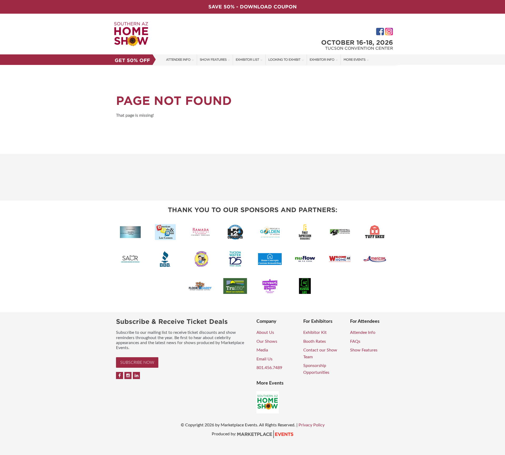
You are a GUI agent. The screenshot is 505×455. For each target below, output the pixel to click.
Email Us (264, 359)
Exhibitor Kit (315, 332)
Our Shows (266, 341)
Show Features (213, 60)
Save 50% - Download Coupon (252, 6)
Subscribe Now (137, 362)
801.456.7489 (269, 368)
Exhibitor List (247, 60)
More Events (354, 60)
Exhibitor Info (322, 60)
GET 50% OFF (132, 60)
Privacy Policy (312, 425)
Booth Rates (314, 341)
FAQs (355, 341)
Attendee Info (178, 60)
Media (262, 350)
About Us (265, 332)
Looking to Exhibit (284, 60)
